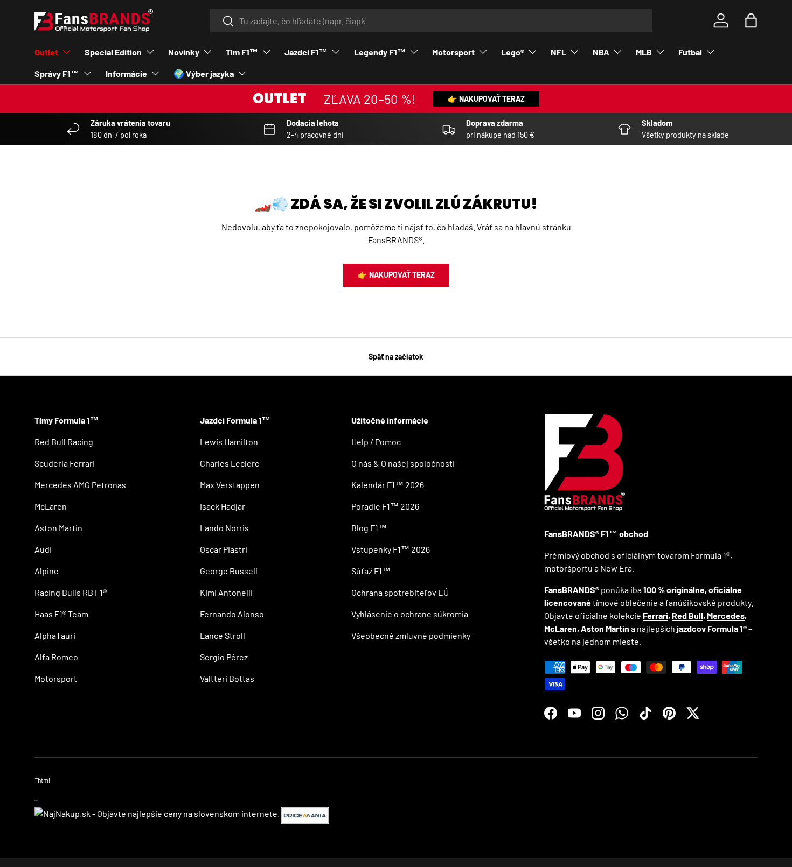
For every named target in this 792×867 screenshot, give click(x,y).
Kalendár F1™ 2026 (387, 485)
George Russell (229, 571)
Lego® (512, 52)
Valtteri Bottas (227, 678)
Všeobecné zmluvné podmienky (410, 635)
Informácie (126, 73)
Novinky (183, 52)
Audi (43, 549)
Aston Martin (58, 528)
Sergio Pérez (224, 657)
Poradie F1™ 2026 (385, 506)
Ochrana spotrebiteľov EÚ (400, 592)
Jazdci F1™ (306, 52)
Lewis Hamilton (229, 441)
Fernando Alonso (232, 614)
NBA (601, 52)
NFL (558, 52)
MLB (644, 52)
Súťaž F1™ (371, 571)
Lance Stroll (222, 635)
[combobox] (431, 20)
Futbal (690, 52)
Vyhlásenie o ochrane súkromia (409, 614)
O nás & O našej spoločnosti (403, 463)
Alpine (46, 571)
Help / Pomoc (376, 441)
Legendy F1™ (380, 52)
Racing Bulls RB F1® (70, 592)
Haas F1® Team (61, 614)
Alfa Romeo (56, 657)
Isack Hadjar (222, 506)
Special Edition (113, 52)
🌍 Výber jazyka (203, 73)
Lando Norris (224, 528)
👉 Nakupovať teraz (486, 98)
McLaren (50, 506)
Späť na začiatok (396, 356)
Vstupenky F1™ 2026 (390, 549)
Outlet (46, 52)
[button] (751, 20)
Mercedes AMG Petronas (80, 485)
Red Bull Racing (63, 441)
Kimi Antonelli (226, 592)
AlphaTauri (54, 635)
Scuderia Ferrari (64, 463)
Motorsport (453, 52)
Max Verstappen (230, 485)
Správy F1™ (56, 73)
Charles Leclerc (229, 463)
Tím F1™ (242, 52)
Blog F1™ (369, 528)
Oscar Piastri (223, 549)
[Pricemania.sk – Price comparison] (305, 813)
